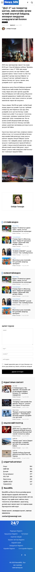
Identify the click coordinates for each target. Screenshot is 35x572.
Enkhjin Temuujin (11, 28)
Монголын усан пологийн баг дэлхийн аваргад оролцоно (22, 261)
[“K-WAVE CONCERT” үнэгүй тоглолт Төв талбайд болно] (6, 252)
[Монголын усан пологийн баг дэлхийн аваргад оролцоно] (6, 261)
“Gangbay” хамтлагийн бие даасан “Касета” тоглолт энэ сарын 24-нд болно (22, 403)
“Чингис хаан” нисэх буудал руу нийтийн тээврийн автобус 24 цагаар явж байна (22, 443)
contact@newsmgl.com (11, 516)
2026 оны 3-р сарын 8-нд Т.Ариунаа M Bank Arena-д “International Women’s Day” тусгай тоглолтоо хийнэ (22, 431)
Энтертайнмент (17, 237)
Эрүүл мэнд (15, 225)
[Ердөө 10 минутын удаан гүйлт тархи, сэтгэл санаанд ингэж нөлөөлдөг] (6, 228)
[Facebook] (27, 2)
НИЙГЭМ (4, 22)
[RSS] (25, 555)
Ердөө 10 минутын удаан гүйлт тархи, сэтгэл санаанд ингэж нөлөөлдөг (21, 229)
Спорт (14, 258)
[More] (24, 33)
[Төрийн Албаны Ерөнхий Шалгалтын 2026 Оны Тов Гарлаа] (6, 453)
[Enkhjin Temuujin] (3, 28)
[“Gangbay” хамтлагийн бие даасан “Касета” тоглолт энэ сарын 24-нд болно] (6, 402)
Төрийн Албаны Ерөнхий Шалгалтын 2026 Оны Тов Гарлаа (22, 454)
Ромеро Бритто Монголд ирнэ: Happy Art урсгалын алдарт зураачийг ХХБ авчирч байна (22, 241)
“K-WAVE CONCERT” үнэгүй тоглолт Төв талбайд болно (23, 252)
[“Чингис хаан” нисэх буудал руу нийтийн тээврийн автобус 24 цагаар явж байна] (6, 441)
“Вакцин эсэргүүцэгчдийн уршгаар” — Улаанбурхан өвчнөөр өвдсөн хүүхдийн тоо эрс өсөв (22, 414)
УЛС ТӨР (15, 385)
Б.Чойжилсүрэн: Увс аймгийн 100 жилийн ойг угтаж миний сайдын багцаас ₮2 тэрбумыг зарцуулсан (21, 391)
